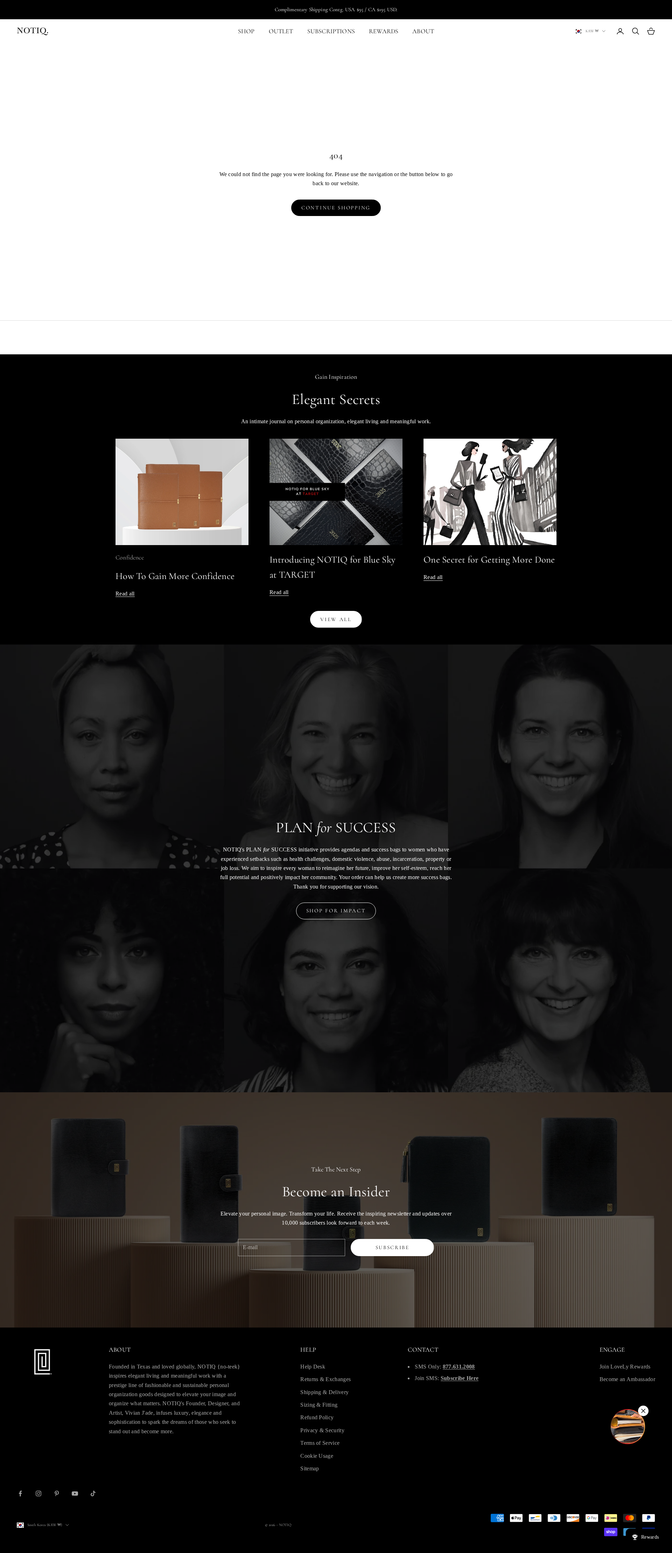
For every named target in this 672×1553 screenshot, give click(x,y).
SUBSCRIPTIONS (331, 31)
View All (336, 619)
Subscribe (393, 1247)
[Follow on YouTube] (74, 1493)
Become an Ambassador (627, 1379)
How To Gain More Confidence (174, 576)
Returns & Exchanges (325, 1379)
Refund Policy (317, 1417)
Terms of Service (320, 1443)
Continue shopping (336, 207)
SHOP (246, 31)
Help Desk (312, 1367)
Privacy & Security (322, 1430)
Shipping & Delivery (324, 1392)
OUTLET (281, 31)
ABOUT (423, 31)
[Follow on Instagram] (38, 1493)
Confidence (129, 557)
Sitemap (309, 1468)
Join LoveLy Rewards (625, 1367)
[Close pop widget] (643, 1411)
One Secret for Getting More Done (489, 559)
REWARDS (383, 31)
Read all (125, 594)
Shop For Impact (336, 910)
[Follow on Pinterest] (56, 1493)
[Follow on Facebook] (20, 1493)
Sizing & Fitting (318, 1405)
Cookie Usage (316, 1456)
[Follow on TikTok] (93, 1493)
